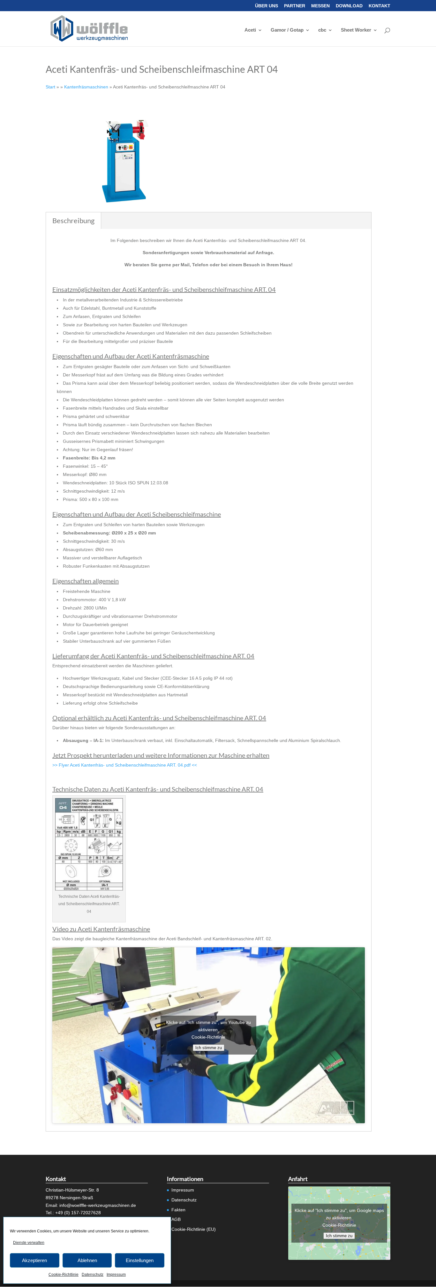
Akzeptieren (34, 1260)
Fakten (178, 1209)
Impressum (116, 1274)
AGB (176, 1219)
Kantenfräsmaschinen (86, 86)
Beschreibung (73, 220)
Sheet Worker (356, 30)
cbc (322, 30)
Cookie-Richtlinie (64, 1274)
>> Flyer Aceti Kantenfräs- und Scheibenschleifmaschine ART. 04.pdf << (124, 765)
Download (349, 6)
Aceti (250, 30)
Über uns (266, 6)
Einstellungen (140, 1260)
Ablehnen (87, 1260)
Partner (294, 6)
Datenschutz (92, 1274)
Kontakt (379, 6)
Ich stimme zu (208, 1047)
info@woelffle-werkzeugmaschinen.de (97, 1205)
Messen (320, 6)
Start (50, 86)
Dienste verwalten (28, 1242)
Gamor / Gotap (287, 30)
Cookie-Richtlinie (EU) (193, 1229)
